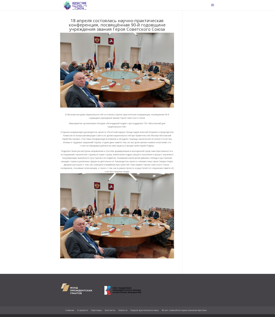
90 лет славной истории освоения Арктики (184, 310)
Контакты (110, 310)
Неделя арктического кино (144, 310)
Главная (69, 310)
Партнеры (96, 310)
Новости (122, 310)
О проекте (82, 310)
